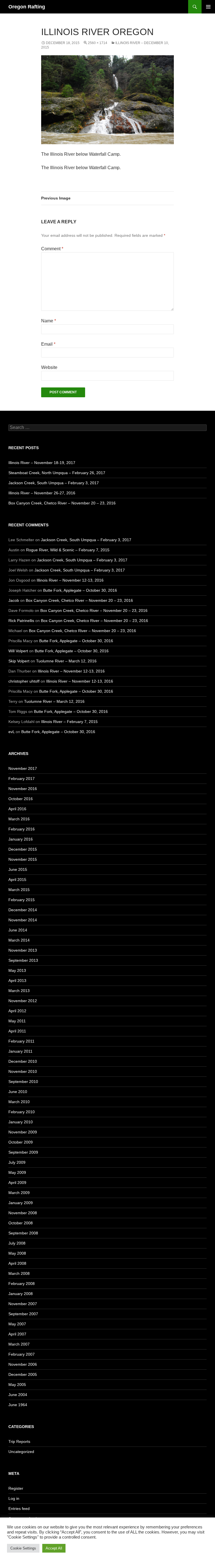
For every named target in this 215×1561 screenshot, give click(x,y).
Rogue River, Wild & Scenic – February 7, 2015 (67, 550)
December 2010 (22, 1061)
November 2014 (22, 920)
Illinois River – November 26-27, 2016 (41, 493)
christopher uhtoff (23, 681)
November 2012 (22, 1000)
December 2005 (22, 1374)
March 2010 (19, 1101)
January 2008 (20, 1293)
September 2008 (23, 1233)
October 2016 (20, 798)
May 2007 (17, 1324)
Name (48, 320)
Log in (13, 1498)
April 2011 (17, 1031)
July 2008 (16, 1243)
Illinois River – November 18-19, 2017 (41, 462)
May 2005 (17, 1384)
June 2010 (17, 1091)
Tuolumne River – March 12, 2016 (66, 661)
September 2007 (23, 1314)
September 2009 (23, 1152)
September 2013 (23, 960)
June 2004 (17, 1394)
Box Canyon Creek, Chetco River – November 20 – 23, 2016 (62, 503)
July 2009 (16, 1162)
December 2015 (22, 849)
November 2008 (22, 1213)
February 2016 (21, 829)
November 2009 (22, 1132)
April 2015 (17, 879)
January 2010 (20, 1122)
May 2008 (17, 1253)
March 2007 (19, 1344)
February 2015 (21, 899)
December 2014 (22, 910)
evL (11, 731)
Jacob (13, 600)
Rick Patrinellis (21, 620)
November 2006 (22, 1364)
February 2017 (21, 778)
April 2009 (17, 1182)
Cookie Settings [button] (23, 1548)
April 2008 (17, 1263)
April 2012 (17, 1011)
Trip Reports (19, 1441)
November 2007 (22, 1303)
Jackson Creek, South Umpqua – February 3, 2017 (53, 483)
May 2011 (17, 1021)
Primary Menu (208, 6)
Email (48, 344)
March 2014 (19, 940)
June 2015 (17, 869)
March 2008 (19, 1273)
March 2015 (19, 889)
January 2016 (20, 839)
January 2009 (20, 1202)
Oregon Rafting (26, 7)
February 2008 (21, 1283)
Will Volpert (18, 651)
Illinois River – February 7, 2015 (69, 721)
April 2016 (17, 809)
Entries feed (19, 1508)
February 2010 (21, 1112)
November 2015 (22, 859)
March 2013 (19, 990)
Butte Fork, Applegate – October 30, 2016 (80, 590)
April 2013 (17, 980)
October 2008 (20, 1223)
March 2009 (19, 1192)
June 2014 (17, 930)
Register (15, 1488)
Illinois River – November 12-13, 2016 (70, 580)
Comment (52, 248)
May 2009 (17, 1172)
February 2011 (21, 1041)
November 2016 (22, 788)
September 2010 (23, 1081)
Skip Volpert (18, 661)
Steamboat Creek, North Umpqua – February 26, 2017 (56, 472)
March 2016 (19, 819)
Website (49, 367)
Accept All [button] (54, 1548)
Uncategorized (21, 1451)
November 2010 (22, 1071)
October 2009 (20, 1142)
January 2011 (20, 1051)
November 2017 (22, 768)
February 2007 (21, 1354)
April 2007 (17, 1334)
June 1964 (17, 1404)
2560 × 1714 (97, 43)
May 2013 (17, 970)
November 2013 (22, 950)
